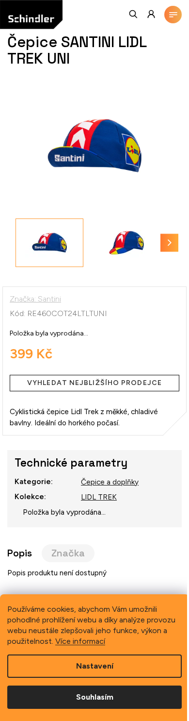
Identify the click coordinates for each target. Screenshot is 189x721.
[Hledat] (133, 14)
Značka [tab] (68, 553)
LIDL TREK (99, 497)
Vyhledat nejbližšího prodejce (94, 383)
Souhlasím (94, 697)
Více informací (80, 641)
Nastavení (94, 666)
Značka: (35, 298)
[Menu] (173, 14)
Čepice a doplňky (110, 481)
